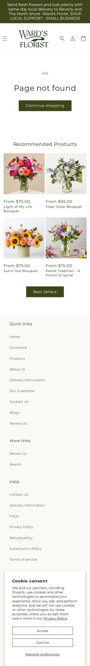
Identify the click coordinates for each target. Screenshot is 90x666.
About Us (17, 369)
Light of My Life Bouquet (18, 209)
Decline (42, 642)
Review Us (18, 423)
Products (17, 358)
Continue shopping (45, 105)
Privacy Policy (55, 618)
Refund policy (21, 538)
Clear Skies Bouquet (64, 207)
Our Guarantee (22, 391)
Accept (42, 631)
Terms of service (23, 559)
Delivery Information (27, 380)
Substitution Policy (26, 548)
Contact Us (19, 401)
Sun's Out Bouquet (21, 271)
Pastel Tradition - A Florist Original (63, 273)
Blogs (14, 412)
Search (15, 464)
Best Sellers (45, 292)
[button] (62, 38)
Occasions (18, 347)
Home (15, 337)
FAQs (14, 516)
